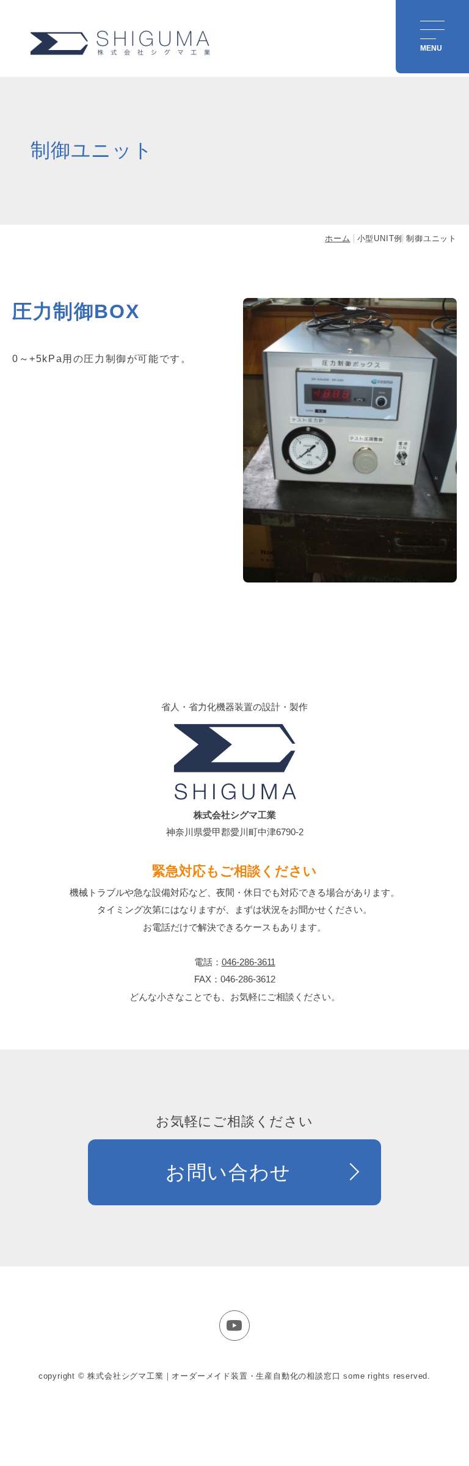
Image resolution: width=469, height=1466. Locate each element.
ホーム (337, 238)
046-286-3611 (248, 962)
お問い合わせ (228, 1172)
